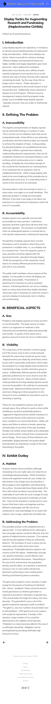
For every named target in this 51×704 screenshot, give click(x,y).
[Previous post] (3, 642)
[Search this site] (42, 4)
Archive (25, 681)
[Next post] (47, 642)
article (36, 15)
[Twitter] (25, 688)
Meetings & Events (25, 674)
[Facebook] (23, 688)
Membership (25, 670)
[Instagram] (28, 688)
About (25, 667)
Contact (25, 663)
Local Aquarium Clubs (25, 677)
